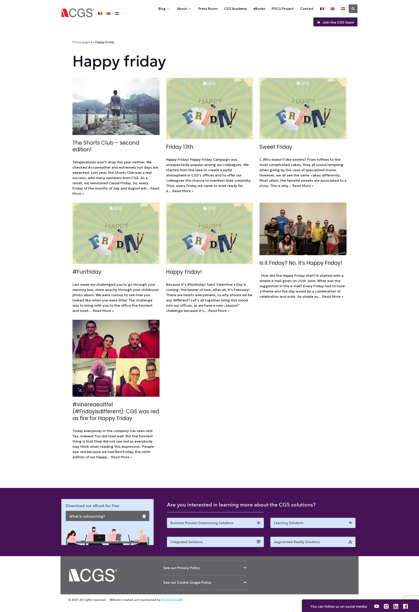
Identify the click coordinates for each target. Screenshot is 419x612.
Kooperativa (170, 600)
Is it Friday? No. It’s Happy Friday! (300, 263)
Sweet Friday (275, 146)
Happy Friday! (184, 271)
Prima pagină (82, 42)
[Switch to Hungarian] (117, 13)
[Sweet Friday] (303, 108)
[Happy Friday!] (209, 233)
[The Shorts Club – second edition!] (116, 106)
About (182, 9)
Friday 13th (179, 146)
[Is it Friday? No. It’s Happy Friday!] (303, 229)
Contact (307, 9)
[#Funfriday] (116, 233)
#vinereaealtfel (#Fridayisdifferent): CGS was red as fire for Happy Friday (115, 411)
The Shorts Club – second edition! (105, 146)
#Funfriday (86, 271)
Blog (162, 9)
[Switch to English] (108, 13)
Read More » (182, 191)
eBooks (259, 9)
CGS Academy (235, 9)
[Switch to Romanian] (100, 13)
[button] (353, 8)
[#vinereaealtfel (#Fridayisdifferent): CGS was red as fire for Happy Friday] (116, 358)
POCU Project (283, 9)
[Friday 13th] (209, 108)
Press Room (208, 9)
